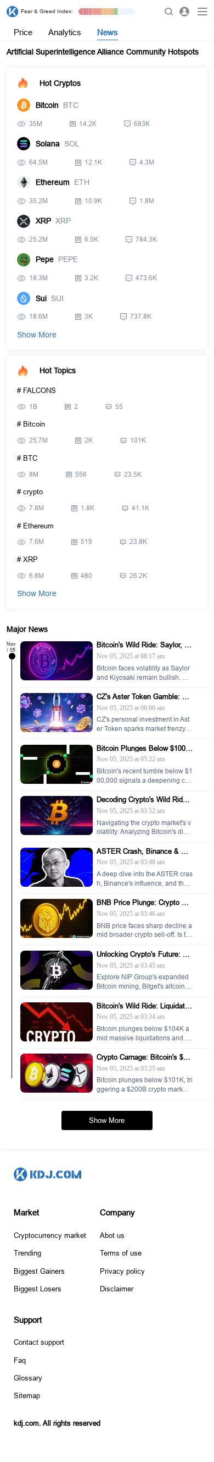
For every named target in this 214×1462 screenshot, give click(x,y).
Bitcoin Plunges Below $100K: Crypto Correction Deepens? (145, 748)
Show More (37, 334)
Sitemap (27, 1395)
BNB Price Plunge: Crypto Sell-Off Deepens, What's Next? (144, 902)
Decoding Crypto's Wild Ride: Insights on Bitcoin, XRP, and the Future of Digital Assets (143, 799)
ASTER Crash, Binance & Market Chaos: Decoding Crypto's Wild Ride (144, 851)
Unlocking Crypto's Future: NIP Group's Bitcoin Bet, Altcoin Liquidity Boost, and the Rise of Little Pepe (144, 954)
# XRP (27, 559)
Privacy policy (122, 1271)
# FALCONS (36, 390)
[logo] (12, 12)
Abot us (112, 1235)
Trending (27, 1252)
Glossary (28, 1377)
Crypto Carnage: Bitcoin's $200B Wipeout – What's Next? (144, 1057)
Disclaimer (116, 1288)
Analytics (64, 32)
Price (23, 32)
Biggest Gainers (39, 1271)
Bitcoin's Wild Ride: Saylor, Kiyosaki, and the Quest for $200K (144, 644)
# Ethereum (35, 526)
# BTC (27, 458)
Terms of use (121, 1252)
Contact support (39, 1342)
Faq (20, 1360)
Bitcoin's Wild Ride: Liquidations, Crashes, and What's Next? (143, 1006)
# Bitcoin (31, 424)
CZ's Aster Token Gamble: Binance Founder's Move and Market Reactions (145, 696)
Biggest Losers (37, 1288)
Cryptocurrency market (50, 1235)
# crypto (30, 492)
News (107, 32)
